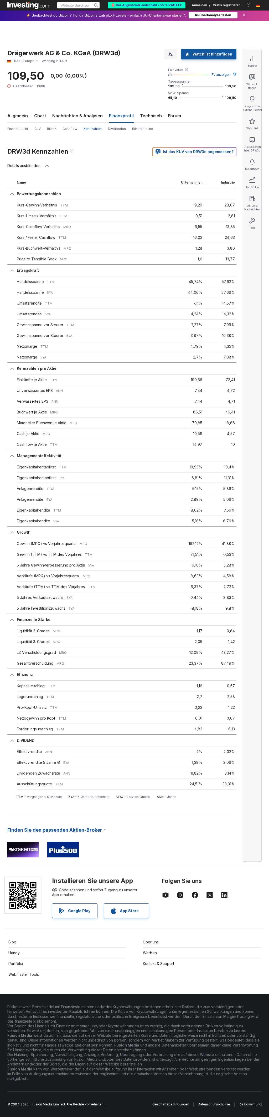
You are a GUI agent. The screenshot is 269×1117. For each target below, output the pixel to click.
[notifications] (249, 4)
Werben (150, 953)
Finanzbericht (17, 129)
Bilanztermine (142, 129)
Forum (174, 115)
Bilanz (51, 129)
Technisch (151, 115)
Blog (12, 942)
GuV (37, 129)
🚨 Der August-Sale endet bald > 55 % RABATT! (146, 5)
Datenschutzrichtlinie (214, 1104)
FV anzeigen (221, 75)
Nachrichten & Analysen (77, 115)
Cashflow (70, 129)
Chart (40, 115)
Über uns (151, 942)
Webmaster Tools (23, 974)
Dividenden (117, 129)
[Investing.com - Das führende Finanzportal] (28, 5)
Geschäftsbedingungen (170, 1104)
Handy (14, 953)
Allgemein (17, 115)
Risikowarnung (250, 1104)
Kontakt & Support (158, 963)
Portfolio (15, 963)
